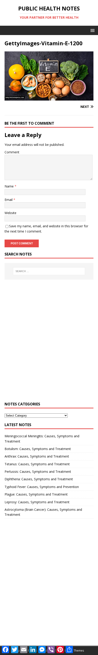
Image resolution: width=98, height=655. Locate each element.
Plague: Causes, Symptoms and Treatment (36, 494)
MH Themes (76, 650)
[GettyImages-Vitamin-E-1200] (49, 98)
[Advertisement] (49, 343)
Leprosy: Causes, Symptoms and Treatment (37, 502)
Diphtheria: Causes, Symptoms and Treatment (39, 479)
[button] (92, 30)
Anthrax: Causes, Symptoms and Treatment (37, 456)
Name (10, 186)
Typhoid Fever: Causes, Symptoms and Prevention (42, 487)
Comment (12, 152)
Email (9, 199)
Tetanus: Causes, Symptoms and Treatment (37, 464)
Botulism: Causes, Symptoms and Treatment (38, 449)
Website (10, 213)
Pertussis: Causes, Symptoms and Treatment (38, 471)
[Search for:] (49, 271)
